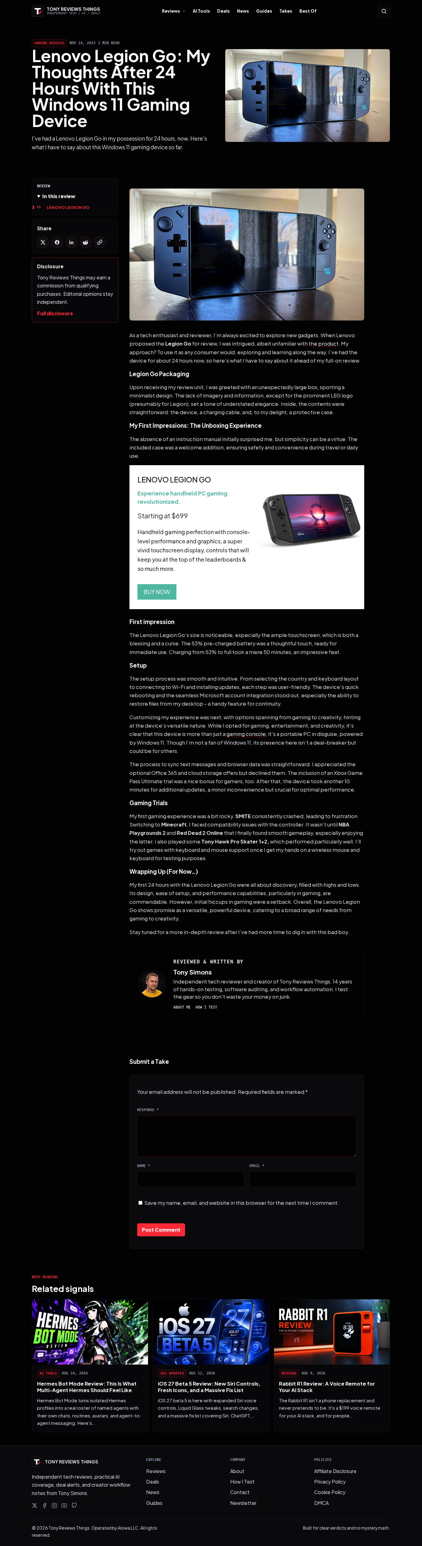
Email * (256, 1166)
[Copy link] (100, 242)
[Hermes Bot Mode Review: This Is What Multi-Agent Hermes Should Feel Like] (90, 1332)
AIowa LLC (128, 1528)
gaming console (246, 734)
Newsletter (243, 1503)
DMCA (321, 1503)
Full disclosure (55, 313)
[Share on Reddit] (85, 242)
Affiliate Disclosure (335, 1471)
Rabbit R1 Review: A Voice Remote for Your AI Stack (327, 1386)
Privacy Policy (330, 1481)
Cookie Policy (329, 1492)
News (243, 11)
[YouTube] (64, 1505)
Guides (264, 11)
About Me (182, 1007)
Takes (285, 11)
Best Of (308, 11)
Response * (148, 1110)
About (237, 1471)
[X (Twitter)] (34, 1505)
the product (324, 343)
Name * (143, 1166)
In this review (58, 196)
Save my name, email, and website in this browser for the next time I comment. (241, 1203)
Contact (240, 1492)
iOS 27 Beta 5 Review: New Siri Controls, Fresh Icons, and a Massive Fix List (209, 1386)
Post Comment (161, 1229)
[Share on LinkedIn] (71, 242)
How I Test (206, 1007)
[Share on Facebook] (57, 242)
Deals (223, 11)
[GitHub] (74, 1505)
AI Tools (201, 11)
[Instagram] (54, 1505)
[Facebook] (44, 1505)
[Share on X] (43, 242)
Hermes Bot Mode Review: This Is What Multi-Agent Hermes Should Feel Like (87, 1386)
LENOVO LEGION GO (68, 207)
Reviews (171, 11)
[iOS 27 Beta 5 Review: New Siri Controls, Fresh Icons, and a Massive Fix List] (211, 1332)
